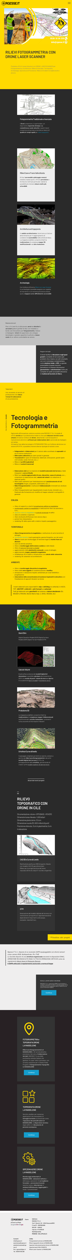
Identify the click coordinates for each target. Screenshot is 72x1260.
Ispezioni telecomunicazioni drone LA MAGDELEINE (44, 1245)
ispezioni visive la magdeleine (24, 513)
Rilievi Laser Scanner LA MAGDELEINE (40, 1249)
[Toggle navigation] (69, 3)
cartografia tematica (21, 537)
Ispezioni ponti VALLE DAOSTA (38, 1247)
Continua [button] (49, 993)
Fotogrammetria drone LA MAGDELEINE (40, 1241)
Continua (31, 1072)
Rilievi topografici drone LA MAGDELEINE (41, 1243)
